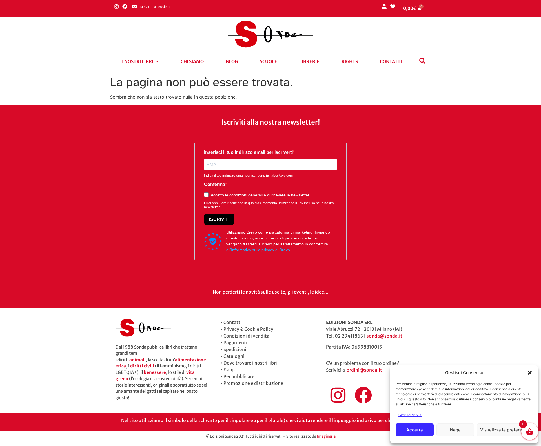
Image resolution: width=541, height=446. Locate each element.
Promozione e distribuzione (253, 383)
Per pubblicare (238, 376)
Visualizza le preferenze (504, 429)
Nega (455, 429)
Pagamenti (235, 342)
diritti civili (142, 366)
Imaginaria (326, 436)
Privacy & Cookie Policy (248, 329)
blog (232, 61)
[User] (384, 6)
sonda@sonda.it (384, 336)
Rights (350, 61)
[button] (530, 373)
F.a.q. (229, 369)
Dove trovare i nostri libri (250, 363)
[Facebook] (124, 6)
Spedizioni (234, 349)
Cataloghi (234, 356)
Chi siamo (192, 61)
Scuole (268, 61)
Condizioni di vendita (246, 336)
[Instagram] (116, 6)
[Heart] (392, 6)
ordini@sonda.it (364, 370)
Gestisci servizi (410, 415)
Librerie (309, 61)
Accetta (414, 429)
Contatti (391, 61)
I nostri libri (137, 61)
